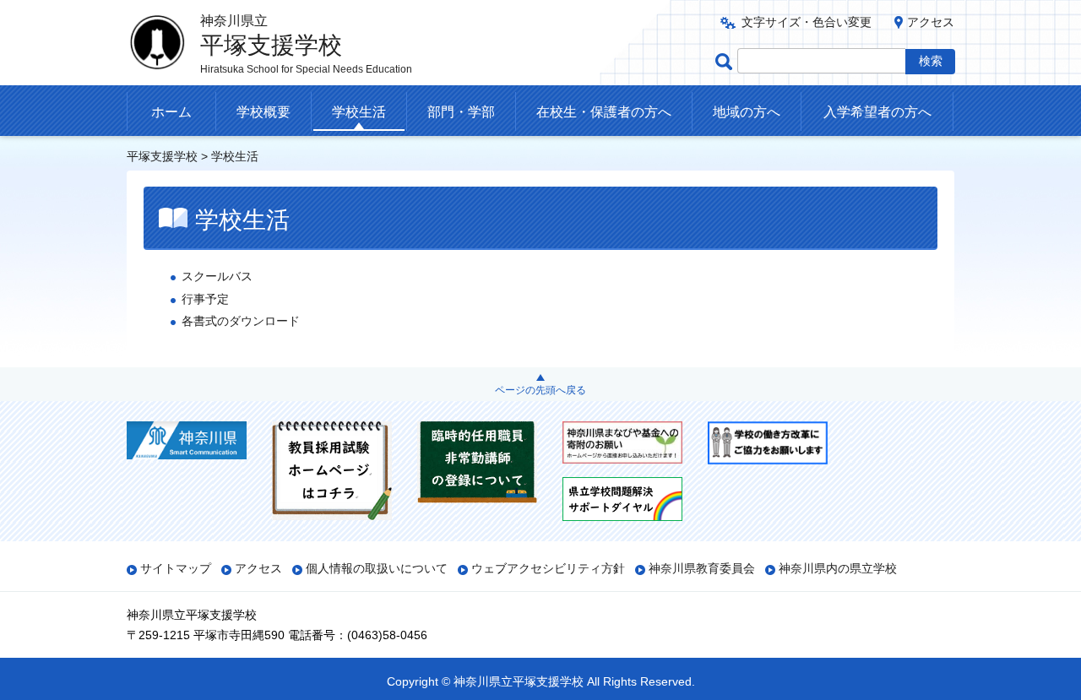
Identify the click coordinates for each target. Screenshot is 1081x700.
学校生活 (359, 112)
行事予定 (205, 299)
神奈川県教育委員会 (702, 568)
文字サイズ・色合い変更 (806, 22)
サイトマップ (175, 568)
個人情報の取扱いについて (377, 568)
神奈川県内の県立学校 (838, 568)
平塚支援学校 (162, 156)
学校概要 (263, 112)
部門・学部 (461, 112)
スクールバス (217, 276)
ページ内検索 (726, 61)
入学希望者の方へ (877, 112)
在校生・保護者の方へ (603, 112)
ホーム (171, 112)
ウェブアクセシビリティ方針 (548, 568)
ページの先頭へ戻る (540, 390)
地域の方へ (746, 112)
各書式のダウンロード (241, 321)
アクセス (930, 22)
